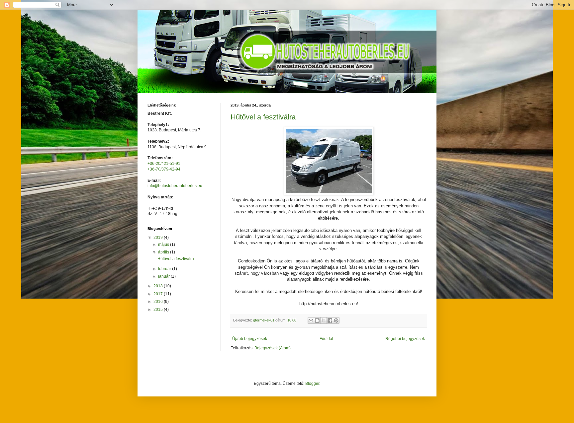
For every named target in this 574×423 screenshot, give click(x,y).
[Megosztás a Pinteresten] (336, 320)
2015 (158, 309)
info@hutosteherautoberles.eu (174, 185)
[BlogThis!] (317, 320)
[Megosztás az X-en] (323, 320)
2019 (158, 237)
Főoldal (326, 338)
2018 (158, 286)
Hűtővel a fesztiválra (263, 117)
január (164, 276)
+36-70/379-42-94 (163, 169)
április (164, 252)
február (165, 268)
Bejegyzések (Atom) (272, 348)
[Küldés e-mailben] (311, 320)
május (164, 244)
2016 (158, 301)
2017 (158, 294)
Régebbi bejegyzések (405, 338)
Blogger (312, 383)
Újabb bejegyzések (249, 338)
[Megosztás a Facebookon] (330, 320)
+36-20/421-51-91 (163, 163)
